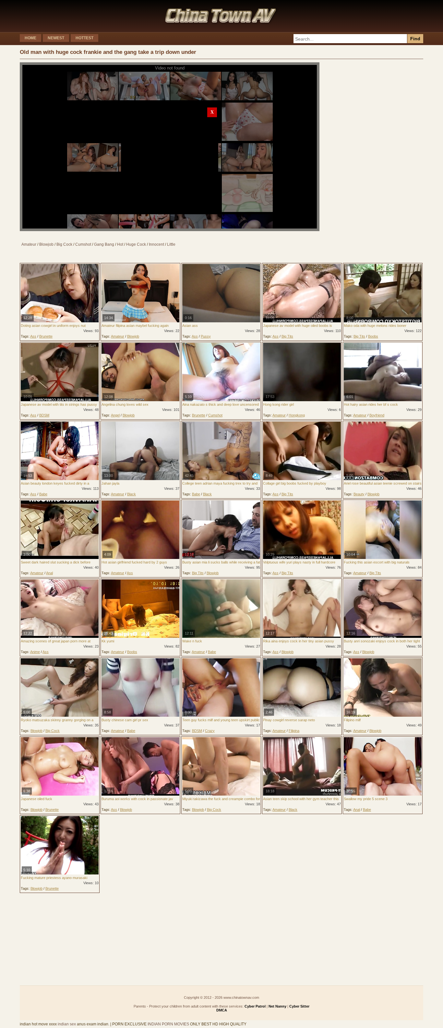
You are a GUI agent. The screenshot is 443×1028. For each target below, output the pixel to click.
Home (30, 38)
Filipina (294, 731)
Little (171, 244)
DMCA (221, 1010)
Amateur (28, 244)
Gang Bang (104, 244)
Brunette (46, 336)
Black (131, 494)
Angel (115, 415)
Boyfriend (376, 415)
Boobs (373, 336)
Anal (49, 573)
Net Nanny (277, 1006)
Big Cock (64, 244)
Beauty (359, 494)
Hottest (84, 38)
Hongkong (297, 415)
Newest (56, 38)
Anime (35, 652)
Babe (43, 494)
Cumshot (83, 244)
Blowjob (46, 244)
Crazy (210, 731)
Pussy (206, 336)
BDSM (44, 415)
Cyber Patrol (255, 1006)
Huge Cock (136, 244)
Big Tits (287, 336)
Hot (120, 244)
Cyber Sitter (299, 1006)
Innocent (156, 244)
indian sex (67, 1024)
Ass (33, 336)
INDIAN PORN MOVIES (168, 1024)
